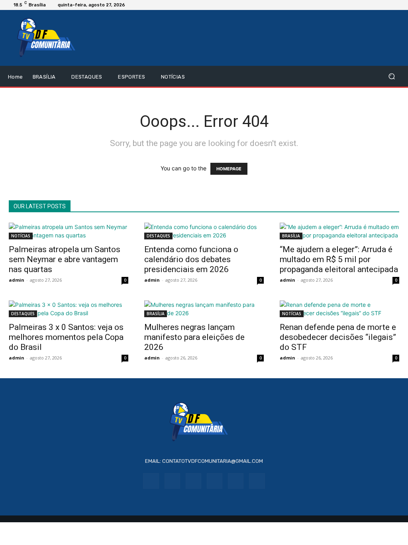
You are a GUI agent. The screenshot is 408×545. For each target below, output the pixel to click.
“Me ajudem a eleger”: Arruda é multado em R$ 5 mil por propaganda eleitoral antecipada (339, 259)
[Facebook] (151, 481)
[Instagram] (172, 481)
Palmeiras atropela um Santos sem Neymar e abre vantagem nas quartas (64, 259)
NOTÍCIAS (20, 236)
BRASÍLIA (291, 236)
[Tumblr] (235, 481)
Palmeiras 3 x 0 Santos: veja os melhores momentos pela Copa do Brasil (66, 337)
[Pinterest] (214, 481)
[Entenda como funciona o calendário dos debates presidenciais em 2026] (204, 231)
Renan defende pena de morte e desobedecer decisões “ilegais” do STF (338, 337)
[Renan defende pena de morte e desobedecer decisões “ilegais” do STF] (339, 308)
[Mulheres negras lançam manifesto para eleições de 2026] (204, 308)
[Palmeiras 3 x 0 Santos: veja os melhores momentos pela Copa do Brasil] (68, 308)
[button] (391, 76)
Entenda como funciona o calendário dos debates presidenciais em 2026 (191, 259)
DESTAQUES (158, 236)
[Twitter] (257, 481)
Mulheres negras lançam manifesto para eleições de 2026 (194, 337)
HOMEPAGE (228, 169)
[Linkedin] (193, 481)
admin (16, 280)
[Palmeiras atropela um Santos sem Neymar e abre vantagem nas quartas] (68, 231)
